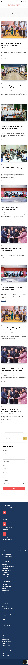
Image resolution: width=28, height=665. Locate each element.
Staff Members (6, 574)
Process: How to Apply (7, 586)
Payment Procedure (7, 592)
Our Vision (5, 568)
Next (19, 431)
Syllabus (5, 615)
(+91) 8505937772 (7, 554)
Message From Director (8, 570)
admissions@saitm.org (8, 556)
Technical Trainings (7, 614)
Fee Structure (6, 590)
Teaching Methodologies (8, 608)
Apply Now (5, 595)
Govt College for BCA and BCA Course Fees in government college (11, 45)
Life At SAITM (6, 628)
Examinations (6, 612)
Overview (5, 564)
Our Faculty (5, 617)
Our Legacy (5, 572)
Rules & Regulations (7, 619)
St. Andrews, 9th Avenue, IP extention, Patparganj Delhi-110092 (15, 551)
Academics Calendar (7, 610)
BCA (2, 40)
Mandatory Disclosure (7, 576)
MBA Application (6, 597)
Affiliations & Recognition (8, 566)
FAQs (4, 594)
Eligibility (5, 588)
